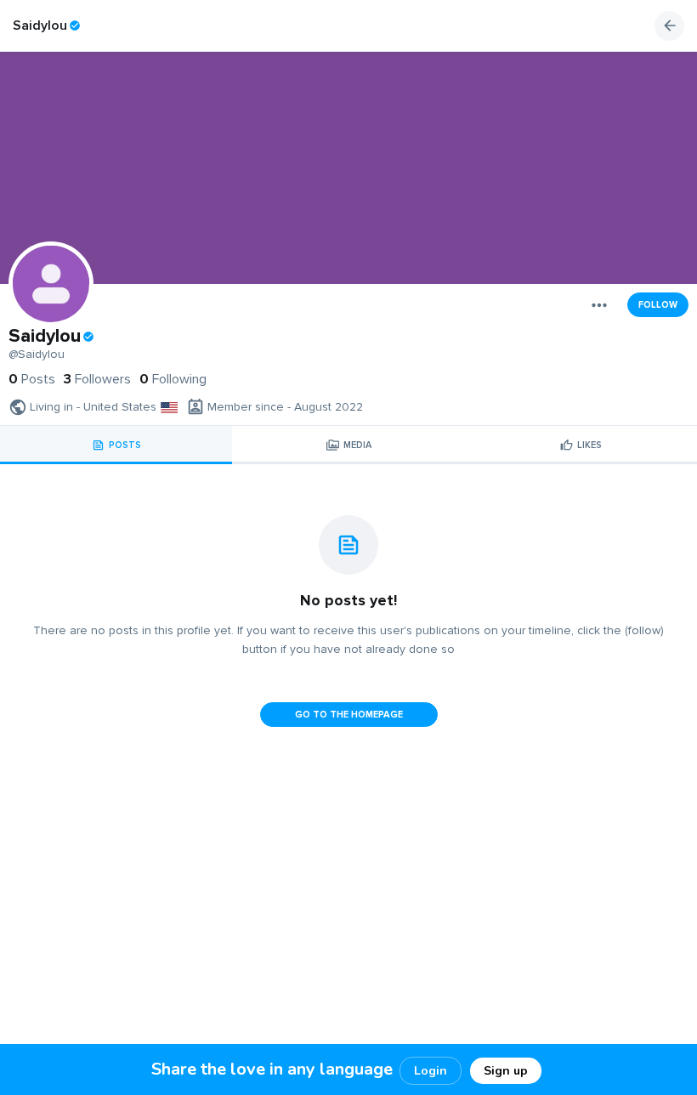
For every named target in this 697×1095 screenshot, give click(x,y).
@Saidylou (36, 354)
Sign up (506, 1071)
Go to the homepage (349, 714)
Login (430, 1071)
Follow (657, 304)
